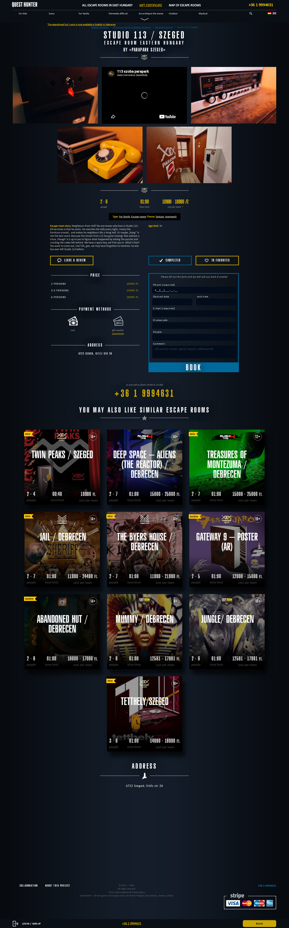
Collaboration (29, 885)
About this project (57, 885)
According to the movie (151, 13)
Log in (25, 923)
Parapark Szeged (147, 50)
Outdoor (173, 13)
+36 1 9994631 (261, 4)
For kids (23, 13)
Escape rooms (138, 216)
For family (84, 13)
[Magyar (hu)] (269, 13)
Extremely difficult (118, 13)
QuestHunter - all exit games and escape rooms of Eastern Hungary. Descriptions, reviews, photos (126, 895)
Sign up (36, 923)
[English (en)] (274, 13)
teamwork (171, 216)
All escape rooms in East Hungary (107, 5)
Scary (51, 13)
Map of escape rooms (185, 5)
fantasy (160, 216)
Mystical (203, 13)
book (259, 923)
